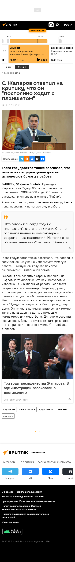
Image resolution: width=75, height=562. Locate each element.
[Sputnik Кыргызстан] (10, 26)
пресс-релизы (10, 501)
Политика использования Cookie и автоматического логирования (21, 507)
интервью (62, 409)
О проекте (7, 491)
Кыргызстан (9, 409)
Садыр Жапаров (27, 409)
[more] (69, 248)
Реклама (39, 496)
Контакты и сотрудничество (17, 496)
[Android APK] (12, 532)
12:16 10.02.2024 (11, 105)
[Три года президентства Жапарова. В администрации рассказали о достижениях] (37, 356)
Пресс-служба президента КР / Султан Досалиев (27, 152)
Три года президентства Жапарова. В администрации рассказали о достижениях (36, 388)
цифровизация (46, 409)
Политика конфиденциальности (37, 501)
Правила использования (28, 491)
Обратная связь (10, 521)
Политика (27, 462)
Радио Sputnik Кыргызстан (55, 462)
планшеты (8, 416)
